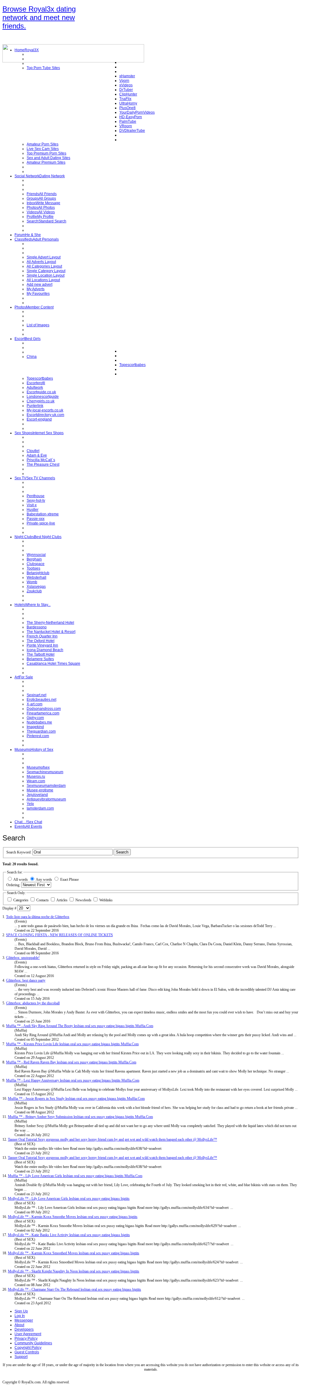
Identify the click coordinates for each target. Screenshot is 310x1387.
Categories (21, 900)
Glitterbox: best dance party (25, 980)
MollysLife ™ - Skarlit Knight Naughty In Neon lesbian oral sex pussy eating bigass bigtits (73, 1271)
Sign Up (21, 1311)
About (19, 1325)
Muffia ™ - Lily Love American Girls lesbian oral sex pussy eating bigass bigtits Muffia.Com (75, 1176)
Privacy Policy (26, 1338)
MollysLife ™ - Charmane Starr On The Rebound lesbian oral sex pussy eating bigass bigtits (74, 1289)
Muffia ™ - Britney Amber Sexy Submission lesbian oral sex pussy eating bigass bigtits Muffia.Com (80, 1117)
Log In (20, 1316)
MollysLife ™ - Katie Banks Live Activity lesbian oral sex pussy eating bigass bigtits (69, 1235)
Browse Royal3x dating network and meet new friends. (39, 17)
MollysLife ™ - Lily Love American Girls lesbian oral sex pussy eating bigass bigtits (69, 1198)
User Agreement (28, 1334)
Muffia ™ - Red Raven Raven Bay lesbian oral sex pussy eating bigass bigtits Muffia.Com (71, 1062)
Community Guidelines (33, 1343)
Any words (44, 879)
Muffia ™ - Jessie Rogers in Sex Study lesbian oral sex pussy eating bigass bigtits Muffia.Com (76, 1098)
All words (20, 879)
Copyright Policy (28, 1347)
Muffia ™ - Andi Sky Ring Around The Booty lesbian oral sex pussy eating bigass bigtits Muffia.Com (79, 1026)
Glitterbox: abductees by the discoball (33, 1003)
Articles (62, 900)
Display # (9, 908)
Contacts (43, 900)
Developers (24, 1329)
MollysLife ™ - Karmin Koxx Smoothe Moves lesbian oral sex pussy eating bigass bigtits (72, 1217)
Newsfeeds (83, 900)
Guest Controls (27, 1352)
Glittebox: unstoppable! (23, 958)
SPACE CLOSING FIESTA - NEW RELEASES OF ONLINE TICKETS (59, 935)
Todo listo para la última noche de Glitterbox (37, 917)
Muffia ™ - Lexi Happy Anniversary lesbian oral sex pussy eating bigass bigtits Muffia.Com (72, 1080)
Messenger (24, 1320)
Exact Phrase (69, 879)
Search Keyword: (19, 852)
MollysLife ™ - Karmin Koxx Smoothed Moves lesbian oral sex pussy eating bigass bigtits (73, 1253)
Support (21, 1357)
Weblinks (106, 900)
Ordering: (13, 885)
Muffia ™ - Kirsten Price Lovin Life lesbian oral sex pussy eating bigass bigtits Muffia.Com (72, 1044)
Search (122, 852)
